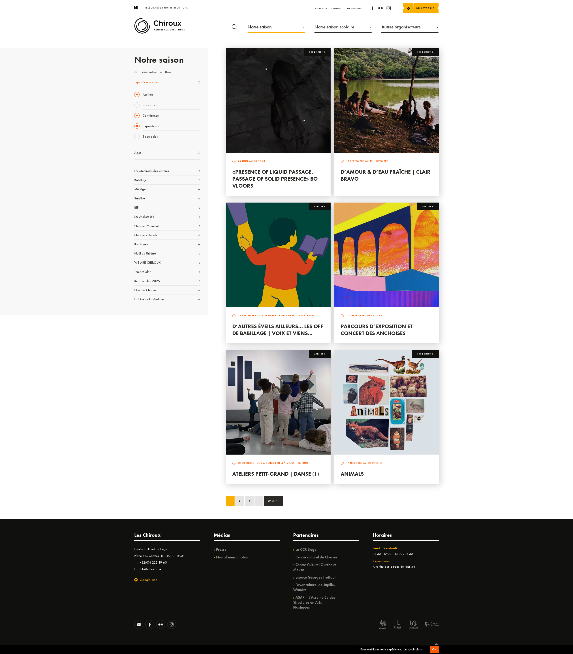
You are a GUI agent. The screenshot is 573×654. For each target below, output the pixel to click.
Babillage (140, 180)
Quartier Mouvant (146, 226)
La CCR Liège (305, 549)
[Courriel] (138, 625)
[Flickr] (380, 8)
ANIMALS (352, 473)
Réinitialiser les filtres (156, 72)
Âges (137, 152)
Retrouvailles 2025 (147, 281)
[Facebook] (372, 8)
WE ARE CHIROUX (147, 262)
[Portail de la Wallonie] (382, 625)
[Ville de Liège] (397, 625)
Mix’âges (140, 189)
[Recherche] (234, 26)
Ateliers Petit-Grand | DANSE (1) (275, 473)
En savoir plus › (413, 649)
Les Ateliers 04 (144, 216)
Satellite (139, 198)
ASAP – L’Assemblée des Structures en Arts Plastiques (314, 602)
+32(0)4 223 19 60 (153, 562)
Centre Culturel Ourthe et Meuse (314, 567)
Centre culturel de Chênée (316, 557)
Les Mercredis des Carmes (151, 171)
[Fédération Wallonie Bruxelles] (413, 625)
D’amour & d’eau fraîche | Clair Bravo (385, 175)
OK (434, 649)
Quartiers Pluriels (145, 235)
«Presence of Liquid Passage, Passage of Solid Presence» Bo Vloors (275, 178)
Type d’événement (146, 82)
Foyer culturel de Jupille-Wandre (314, 587)
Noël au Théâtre (145, 253)
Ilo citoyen (141, 244)
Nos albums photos (232, 557)
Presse (221, 549)
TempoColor (142, 271)
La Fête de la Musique (149, 299)
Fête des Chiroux (145, 290)
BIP (136, 207)
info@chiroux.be (150, 569)
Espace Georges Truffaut (315, 577)
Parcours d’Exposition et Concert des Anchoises (377, 330)
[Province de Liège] (428, 625)
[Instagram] (388, 8)
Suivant (274, 500)
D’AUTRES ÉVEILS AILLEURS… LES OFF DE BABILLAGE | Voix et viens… (277, 330)
